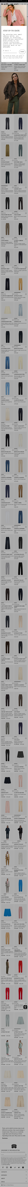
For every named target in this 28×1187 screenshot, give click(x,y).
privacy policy (6, 46)
